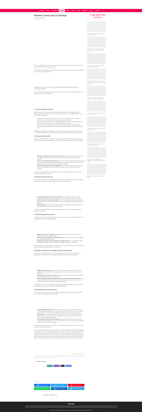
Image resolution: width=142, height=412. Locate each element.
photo (72, 406)
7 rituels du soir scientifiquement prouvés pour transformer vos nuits (96, 114)
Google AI (68, 365)
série (105, 406)
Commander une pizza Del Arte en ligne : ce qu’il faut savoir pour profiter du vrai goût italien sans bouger (96, 82)
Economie (97, 10)
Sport (95, 406)
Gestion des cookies (89, 410)
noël (63, 406)
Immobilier (84, 10)
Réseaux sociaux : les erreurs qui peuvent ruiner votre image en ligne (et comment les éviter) (95, 50)
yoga (115, 406)
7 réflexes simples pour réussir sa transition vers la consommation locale (95, 144)
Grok (63, 365)
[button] (102, 10)
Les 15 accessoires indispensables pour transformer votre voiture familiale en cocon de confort (96, 161)
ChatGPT (50, 365)
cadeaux (32, 406)
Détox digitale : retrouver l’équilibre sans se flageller (95, 177)
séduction (99, 406)
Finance (91, 10)
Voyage (73, 10)
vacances (109, 406)
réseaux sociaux (83, 406)
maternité (49, 406)
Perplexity (56, 365)
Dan (56, 395)
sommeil (89, 406)
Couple (67, 10)
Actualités (41, 10)
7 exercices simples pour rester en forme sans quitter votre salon (96, 129)
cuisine (37, 406)
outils (67, 406)
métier (59, 406)
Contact (66, 410)
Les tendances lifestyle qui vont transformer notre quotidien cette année (95, 66)
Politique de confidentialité (80, 410)
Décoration (43, 406)
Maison (48, 10)
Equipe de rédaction (60, 410)
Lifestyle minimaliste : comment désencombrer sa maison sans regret (96, 34)
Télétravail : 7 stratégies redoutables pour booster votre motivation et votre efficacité (95, 98)
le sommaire (41, 361)
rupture (76, 406)
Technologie (54, 10)
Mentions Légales (71, 410)
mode (55, 406)
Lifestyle (62, 10)
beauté (27, 406)
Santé (78, 10)
